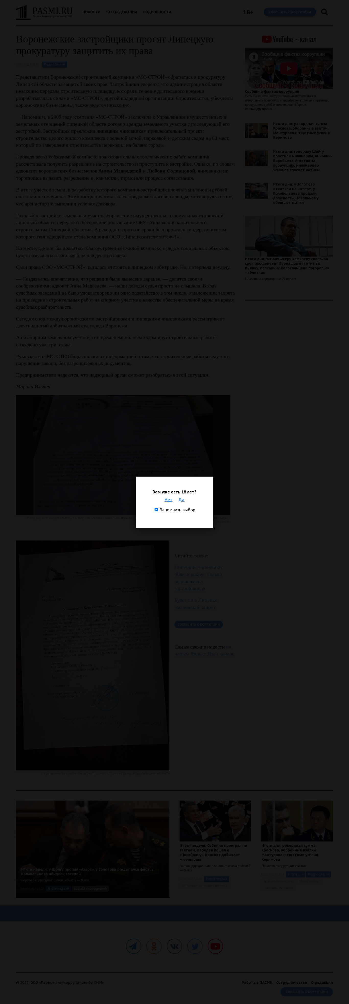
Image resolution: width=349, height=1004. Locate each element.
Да (181, 499)
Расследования (121, 12)
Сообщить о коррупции (290, 12)
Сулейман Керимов (278, 888)
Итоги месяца (216, 879)
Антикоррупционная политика (204, 885)
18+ (248, 12)
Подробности (157, 12)
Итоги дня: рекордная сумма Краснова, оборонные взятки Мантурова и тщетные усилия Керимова (301, 130)
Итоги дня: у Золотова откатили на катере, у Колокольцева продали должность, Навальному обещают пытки (296, 193)
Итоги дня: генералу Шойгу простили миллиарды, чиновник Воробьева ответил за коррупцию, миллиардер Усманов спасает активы (303, 160)
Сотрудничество (291, 982)
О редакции (322, 982)
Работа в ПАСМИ (257, 982)
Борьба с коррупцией (90, 889)
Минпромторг (309, 881)
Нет (168, 499)
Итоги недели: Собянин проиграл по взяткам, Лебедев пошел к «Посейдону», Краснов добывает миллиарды (213, 852)
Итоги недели (58, 889)
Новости (91, 12)
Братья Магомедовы (279, 881)
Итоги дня (295, 874)
